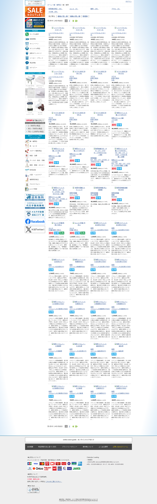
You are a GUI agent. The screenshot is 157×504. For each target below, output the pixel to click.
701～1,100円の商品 (36, 132)
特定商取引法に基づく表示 (47, 447)
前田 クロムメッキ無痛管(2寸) (120, 308)
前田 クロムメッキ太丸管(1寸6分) (100, 265)
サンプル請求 (34, 34)
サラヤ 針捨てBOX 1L (73, 119)
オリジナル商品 (35, 48)
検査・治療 (33, 155)
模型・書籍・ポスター (37, 165)
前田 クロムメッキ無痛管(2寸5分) (100, 308)
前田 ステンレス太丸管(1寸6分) (99, 229)
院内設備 (33, 170)
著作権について (88, 447)
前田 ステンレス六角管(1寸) (77, 308)
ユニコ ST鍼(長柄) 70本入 (55, 229)
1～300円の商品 (34, 126)
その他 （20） (53, 11)
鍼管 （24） (95, 9)
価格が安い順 (63, 16)
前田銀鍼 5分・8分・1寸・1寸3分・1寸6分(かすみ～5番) (100, 159)
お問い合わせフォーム (120, 447)
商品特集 (33, 63)
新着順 (85, 16)
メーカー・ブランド (36, 58)
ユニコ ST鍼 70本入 (74, 229)
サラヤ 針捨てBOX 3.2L (115, 78)
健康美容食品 (34, 179)
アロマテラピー (35, 184)
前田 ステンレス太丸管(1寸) (56, 265)
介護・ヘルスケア (36, 174)
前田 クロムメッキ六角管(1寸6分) (58, 308)
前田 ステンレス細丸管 (117, 350)
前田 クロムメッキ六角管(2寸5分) (58, 392)
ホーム (49, 5)
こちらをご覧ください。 (54, 481)
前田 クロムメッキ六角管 (76, 392)
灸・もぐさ (33, 146)
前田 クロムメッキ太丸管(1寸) (78, 350)
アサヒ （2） (116, 9)
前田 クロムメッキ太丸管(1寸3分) (121, 265)
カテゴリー (33, 67)
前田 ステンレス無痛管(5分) (77, 265)
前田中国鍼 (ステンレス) (74, 194)
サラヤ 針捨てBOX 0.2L (94, 119)
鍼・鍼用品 (33, 141)
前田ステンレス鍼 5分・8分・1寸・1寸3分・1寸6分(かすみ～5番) (58, 199)
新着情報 (33, 39)
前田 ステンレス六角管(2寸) (98, 392)
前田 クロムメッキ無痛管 (55, 350)
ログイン (129, 1)
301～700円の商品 (35, 129)
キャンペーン (34, 43)
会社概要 (30, 447)
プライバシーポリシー (69, 447)
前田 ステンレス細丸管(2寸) (98, 350)
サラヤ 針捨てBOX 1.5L (52, 119)
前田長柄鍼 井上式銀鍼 (94, 194)
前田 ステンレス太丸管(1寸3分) (120, 229)
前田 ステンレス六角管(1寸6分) (120, 392)
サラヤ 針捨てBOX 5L (94, 78)
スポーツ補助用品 (36, 151)
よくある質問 (103, 447)
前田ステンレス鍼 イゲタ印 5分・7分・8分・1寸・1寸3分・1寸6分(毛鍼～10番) (121, 162)
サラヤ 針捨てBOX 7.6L (73, 78)
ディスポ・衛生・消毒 (37, 160)
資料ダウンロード (36, 53)
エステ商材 (33, 189)
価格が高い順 (75, 16)
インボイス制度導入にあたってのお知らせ (35, 2)
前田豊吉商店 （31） (55, 9)
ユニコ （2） (74, 9)
